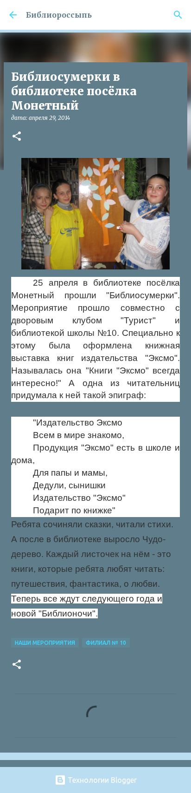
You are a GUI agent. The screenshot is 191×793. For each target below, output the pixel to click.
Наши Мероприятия (45, 643)
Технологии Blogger (101, 780)
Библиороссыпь (59, 15)
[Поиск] (178, 15)
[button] (16, 137)
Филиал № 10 (106, 643)
